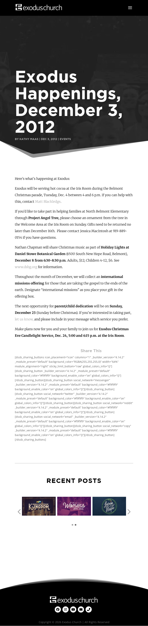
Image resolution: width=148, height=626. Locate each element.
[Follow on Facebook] (58, 609)
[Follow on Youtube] (73, 609)
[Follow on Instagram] (65, 609)
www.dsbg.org (26, 267)
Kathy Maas (28, 139)
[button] (19, 511)
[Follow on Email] (81, 609)
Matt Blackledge (47, 201)
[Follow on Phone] (89, 609)
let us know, (24, 319)
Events (65, 139)
